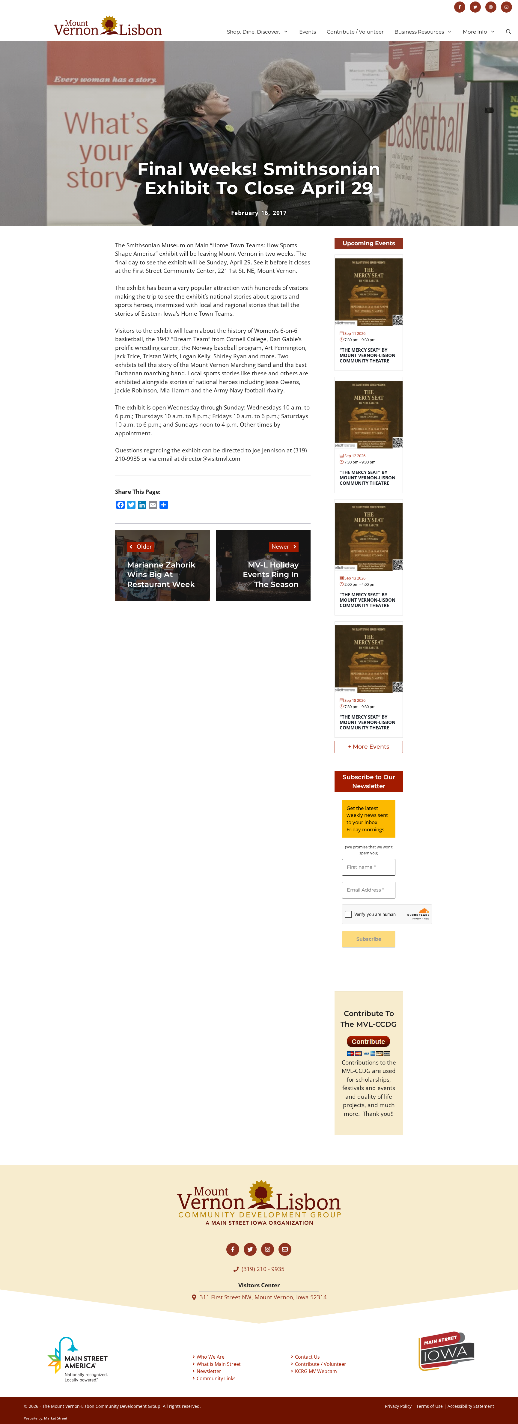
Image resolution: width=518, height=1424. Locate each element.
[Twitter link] (475, 7)
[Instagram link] (490, 7)
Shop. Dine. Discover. (253, 32)
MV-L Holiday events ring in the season (271, 574)
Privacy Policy (398, 1406)
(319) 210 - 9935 (263, 1269)
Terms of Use (429, 1406)
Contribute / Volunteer (355, 32)
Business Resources (419, 32)
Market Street (55, 1418)
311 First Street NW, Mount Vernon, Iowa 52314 (263, 1297)
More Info (475, 32)
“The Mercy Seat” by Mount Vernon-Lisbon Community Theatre (367, 355)
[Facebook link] (459, 7)
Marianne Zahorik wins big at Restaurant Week (161, 574)
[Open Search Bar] (509, 32)
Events (307, 32)
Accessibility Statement (471, 1406)
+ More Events (368, 746)
